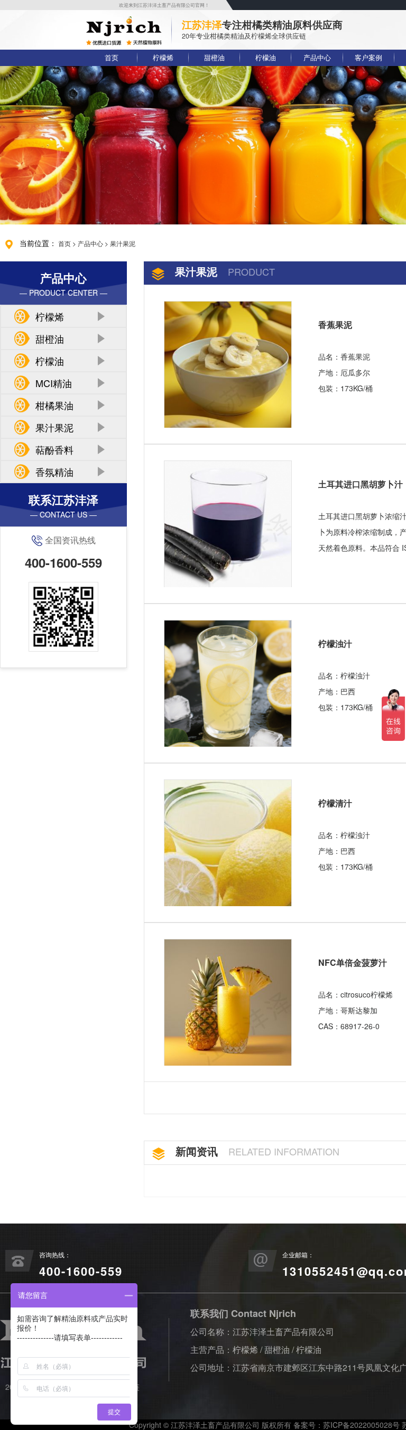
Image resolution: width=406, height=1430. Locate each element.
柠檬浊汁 (335, 643)
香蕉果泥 (335, 324)
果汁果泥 (122, 243)
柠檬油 (265, 57)
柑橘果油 (54, 405)
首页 (111, 57)
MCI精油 (53, 383)
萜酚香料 (54, 449)
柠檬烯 (163, 57)
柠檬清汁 (335, 803)
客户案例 (368, 57)
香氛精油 (54, 471)
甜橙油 (214, 57)
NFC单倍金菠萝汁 (352, 962)
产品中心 (317, 57)
